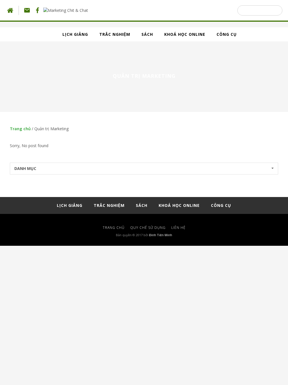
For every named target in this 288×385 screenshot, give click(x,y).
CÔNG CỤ (227, 34)
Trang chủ (20, 128)
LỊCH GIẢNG (75, 34)
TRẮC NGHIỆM (114, 34)
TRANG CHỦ (114, 227)
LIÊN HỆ (178, 227)
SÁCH (147, 34)
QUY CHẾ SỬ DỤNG (148, 227)
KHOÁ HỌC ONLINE (184, 34)
